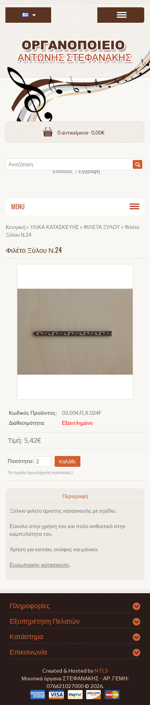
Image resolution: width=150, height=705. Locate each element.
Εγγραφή (89, 171)
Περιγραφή (75, 496)
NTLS (101, 670)
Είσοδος (63, 171)
